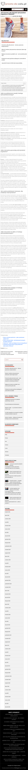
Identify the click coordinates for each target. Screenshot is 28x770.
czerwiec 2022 (7, 607)
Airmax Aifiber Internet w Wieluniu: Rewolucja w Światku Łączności (14, 726)
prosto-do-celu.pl (17, 16)
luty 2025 (6, 573)
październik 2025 (8, 546)
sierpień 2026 (7, 511)
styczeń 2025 (7, 576)
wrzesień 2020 (7, 679)
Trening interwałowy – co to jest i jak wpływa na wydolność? (14, 734)
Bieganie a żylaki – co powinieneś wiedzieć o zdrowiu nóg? (14, 741)
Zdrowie (6, 451)
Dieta (6, 434)
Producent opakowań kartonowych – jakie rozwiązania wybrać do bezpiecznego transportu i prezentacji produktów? (13, 379)
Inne (6, 441)
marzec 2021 (7, 659)
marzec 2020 (7, 700)
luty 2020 (6, 703)
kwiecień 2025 (7, 566)
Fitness (6, 348)
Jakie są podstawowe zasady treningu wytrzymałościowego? (13, 85)
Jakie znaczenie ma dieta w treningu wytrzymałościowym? (12, 89)
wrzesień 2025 (7, 549)
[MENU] (26, 9)
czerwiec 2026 (7, 518)
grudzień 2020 (7, 669)
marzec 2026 (7, 529)
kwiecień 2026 (7, 525)
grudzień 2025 (7, 539)
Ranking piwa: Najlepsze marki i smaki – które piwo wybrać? (14, 752)
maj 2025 (6, 563)
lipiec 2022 (7, 604)
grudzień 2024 (7, 580)
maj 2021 (6, 652)
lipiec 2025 (7, 556)
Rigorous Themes (22, 767)
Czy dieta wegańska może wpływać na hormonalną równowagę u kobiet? (12, 490)
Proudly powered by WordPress (8, 767)
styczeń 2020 (7, 706)
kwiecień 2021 (7, 655)
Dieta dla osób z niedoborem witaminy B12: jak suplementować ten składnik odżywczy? (14, 749)
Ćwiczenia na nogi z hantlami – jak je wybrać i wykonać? (14, 719)
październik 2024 (8, 583)
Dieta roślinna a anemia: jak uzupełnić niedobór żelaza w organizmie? (14, 745)
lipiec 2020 (7, 686)
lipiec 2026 (7, 515)
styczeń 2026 (7, 535)
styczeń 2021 (7, 665)
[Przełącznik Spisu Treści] (23, 84)
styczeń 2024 (7, 597)
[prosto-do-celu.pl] (2, 9)
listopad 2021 (7, 631)
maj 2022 (6, 611)
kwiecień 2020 (7, 696)
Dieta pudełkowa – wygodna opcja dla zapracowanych (14, 715)
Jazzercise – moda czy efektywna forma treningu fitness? (15, 343)
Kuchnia (6, 444)
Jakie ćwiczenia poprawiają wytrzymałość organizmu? (11, 86)
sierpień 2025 (7, 552)
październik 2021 (8, 635)
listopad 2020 (7, 672)
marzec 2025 (7, 570)
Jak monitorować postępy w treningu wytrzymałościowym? (12, 90)
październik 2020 (8, 676)
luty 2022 (6, 621)
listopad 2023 (7, 600)
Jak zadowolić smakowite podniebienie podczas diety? (13, 730)
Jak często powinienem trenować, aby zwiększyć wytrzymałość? (13, 87)
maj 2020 (6, 693)
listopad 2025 (7, 542)
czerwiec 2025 (7, 559)
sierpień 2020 (7, 682)
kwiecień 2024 (7, 594)
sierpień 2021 (7, 641)
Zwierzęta (7, 455)
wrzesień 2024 (7, 587)
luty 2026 (6, 532)
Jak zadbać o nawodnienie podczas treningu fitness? (14, 722)
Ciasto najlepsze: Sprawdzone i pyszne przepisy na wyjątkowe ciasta (14, 737)
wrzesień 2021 (7, 638)
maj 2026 (6, 522)
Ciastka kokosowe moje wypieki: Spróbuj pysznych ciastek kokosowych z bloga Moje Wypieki (7, 353)
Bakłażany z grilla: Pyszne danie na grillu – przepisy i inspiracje (14, 756)
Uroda (6, 448)
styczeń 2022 (7, 624)
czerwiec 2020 (7, 689)
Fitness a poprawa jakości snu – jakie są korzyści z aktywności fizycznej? (13, 473)
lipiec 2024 (7, 590)
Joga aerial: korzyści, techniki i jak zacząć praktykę (12, 63)
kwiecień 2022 (7, 614)
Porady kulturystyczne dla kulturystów (12, 404)
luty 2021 (6, 662)
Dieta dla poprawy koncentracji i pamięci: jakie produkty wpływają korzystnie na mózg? (14, 760)
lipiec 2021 (7, 645)
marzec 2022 (7, 617)
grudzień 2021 (7, 628)
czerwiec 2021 (7, 648)
